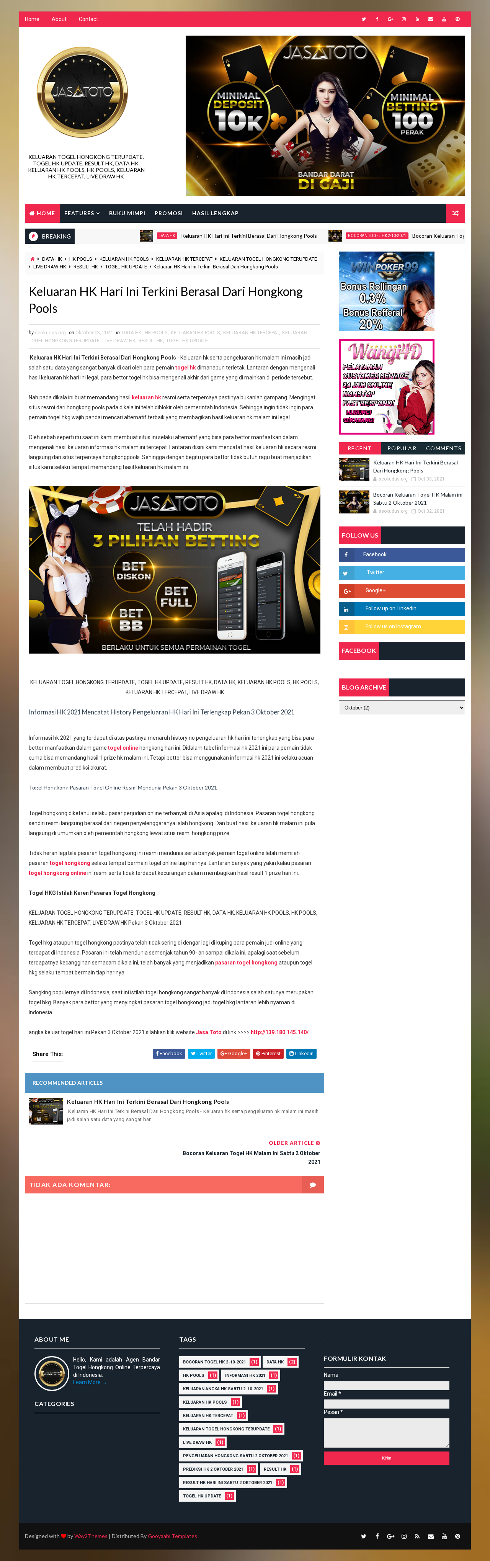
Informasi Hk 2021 (245, 1375)
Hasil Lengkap (215, 213)
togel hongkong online (57, 873)
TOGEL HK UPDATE (126, 267)
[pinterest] (457, 19)
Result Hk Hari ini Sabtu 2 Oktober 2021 (227, 1482)
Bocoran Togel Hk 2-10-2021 (344, 236)
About (59, 19)
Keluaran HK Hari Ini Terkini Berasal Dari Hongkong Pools (216, 235)
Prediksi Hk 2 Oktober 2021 (213, 1469)
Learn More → (90, 1382)
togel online (123, 748)
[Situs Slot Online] (386, 386)
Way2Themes (91, 1536)
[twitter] (363, 19)
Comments (444, 448)
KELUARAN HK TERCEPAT (184, 259)
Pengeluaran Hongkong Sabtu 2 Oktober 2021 (235, 1455)
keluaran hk (146, 397)
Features (79, 213)
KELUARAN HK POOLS (124, 259)
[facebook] (377, 19)
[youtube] (444, 19)
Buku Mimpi (127, 213)
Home (32, 19)
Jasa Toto (209, 1032)
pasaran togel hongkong (246, 962)
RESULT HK (86, 267)
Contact (88, 19)
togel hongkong (70, 863)
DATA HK (134, 236)
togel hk (185, 368)
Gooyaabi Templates (172, 1536)
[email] (430, 19)
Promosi (169, 213)
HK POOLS (80, 259)
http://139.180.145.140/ (280, 1032)
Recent (360, 448)
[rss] (417, 19)
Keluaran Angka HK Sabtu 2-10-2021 (223, 1388)
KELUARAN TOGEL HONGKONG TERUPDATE (268, 259)
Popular (402, 448)
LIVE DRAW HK (49, 267)
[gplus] (390, 19)
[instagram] (404, 19)
